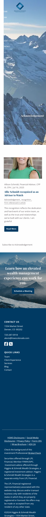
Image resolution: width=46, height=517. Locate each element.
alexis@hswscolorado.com (16, 338)
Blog (4, 35)
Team (4, 17)
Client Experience (10, 23)
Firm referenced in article (15, 203)
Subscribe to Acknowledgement (17, 244)
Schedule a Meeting (23, 291)
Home (4, 11)
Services (6, 29)
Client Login (8, 40)
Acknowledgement (12, 199)
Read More (11, 229)
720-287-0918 (11, 334)
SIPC (31, 461)
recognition (26, 199)
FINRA (25, 461)
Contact (6, 46)
